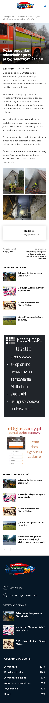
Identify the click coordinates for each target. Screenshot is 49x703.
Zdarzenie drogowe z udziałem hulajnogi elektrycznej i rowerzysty (31, 539)
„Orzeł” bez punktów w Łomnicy (31, 318)
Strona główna (8, 16)
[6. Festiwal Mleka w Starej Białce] (9, 305)
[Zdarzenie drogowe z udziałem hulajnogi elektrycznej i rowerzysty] (9, 539)
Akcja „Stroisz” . (10, 252)
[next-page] (8, 549)
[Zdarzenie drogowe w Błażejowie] (9, 276)
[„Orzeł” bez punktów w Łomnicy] (9, 320)
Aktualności (20, 16)
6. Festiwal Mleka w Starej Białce (28, 303)
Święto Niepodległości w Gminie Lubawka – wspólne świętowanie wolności (36, 255)
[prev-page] (4, 549)
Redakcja (9, 69)
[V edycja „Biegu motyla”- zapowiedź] (9, 291)
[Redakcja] (14, 232)
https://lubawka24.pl (31, 235)
